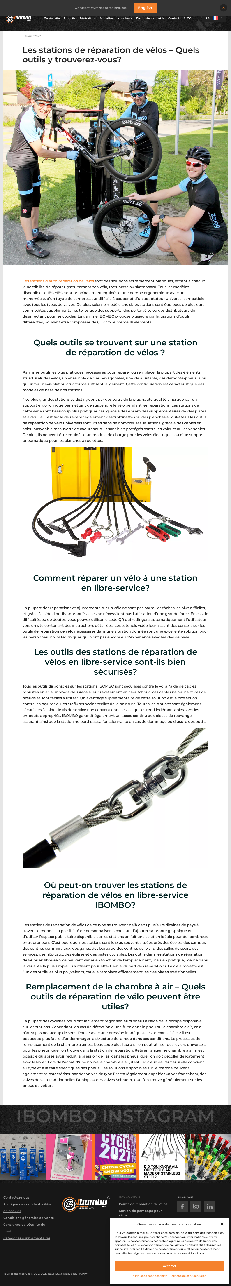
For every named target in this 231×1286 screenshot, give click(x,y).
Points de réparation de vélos (143, 1204)
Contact (173, 18)
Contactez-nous (16, 1197)
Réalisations (87, 18)
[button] (222, 1224)
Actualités (106, 18)
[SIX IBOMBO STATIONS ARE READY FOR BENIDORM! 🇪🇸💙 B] (23, 1157)
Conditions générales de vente (28, 1218)
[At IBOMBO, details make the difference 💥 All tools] (162, 1157)
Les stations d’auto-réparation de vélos (58, 281)
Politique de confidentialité (149, 1275)
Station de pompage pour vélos (140, 1213)
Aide (161, 18)
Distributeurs (145, 18)
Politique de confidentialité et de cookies (28, 1207)
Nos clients (124, 18)
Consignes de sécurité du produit (24, 1227)
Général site (52, 18)
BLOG (187, 18)
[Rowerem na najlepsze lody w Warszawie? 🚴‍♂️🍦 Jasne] (69, 1157)
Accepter (169, 1266)
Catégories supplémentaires (26, 1238)
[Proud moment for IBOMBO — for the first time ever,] (115, 1157)
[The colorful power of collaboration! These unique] (208, 1157)
